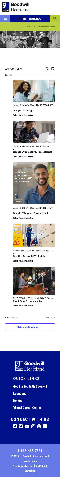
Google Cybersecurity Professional (32, 151)
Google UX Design (23, 110)
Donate (17, 400)
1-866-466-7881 (30, 451)
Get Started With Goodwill (30, 386)
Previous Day (12, 317)
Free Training (30, 19)
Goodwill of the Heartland (36, 456)
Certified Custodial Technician (29, 256)
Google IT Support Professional (30, 213)
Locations (19, 393)
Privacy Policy (30, 461)
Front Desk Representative (28, 301)
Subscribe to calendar (28, 326)
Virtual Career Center (27, 408)
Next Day (49, 317)
